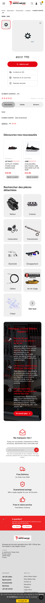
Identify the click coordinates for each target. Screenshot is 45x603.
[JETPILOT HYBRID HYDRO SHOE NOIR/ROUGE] (13, 148)
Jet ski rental (7, 589)
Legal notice (28, 589)
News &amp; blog (29, 579)
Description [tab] (8, 104)
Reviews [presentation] (36, 104)
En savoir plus (23, 413)
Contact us (27, 582)
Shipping (27, 587)
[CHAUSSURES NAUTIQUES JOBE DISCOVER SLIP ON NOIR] (32, 148)
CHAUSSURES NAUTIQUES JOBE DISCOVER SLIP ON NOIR (32, 167)
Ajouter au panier (12, 177)
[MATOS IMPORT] (17, 3)
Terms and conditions (31, 592)
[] (4, 3)
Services (5, 586)
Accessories (7, 583)
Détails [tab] (22, 104)
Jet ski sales (7, 577)
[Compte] (36, 3)
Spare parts (6, 580)
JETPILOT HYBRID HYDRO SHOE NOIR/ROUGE (12, 166)
